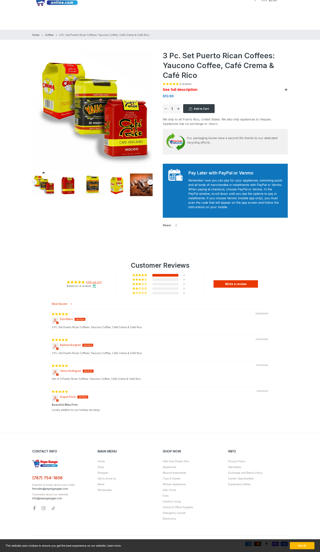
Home (101, 461)
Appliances (169, 467)
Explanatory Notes (239, 484)
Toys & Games (171, 478)
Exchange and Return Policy (245, 472)
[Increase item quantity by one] (178, 108)
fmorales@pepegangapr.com (50, 488)
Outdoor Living (172, 501)
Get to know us (107, 478)
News (101, 484)
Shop (101, 467)
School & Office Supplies (178, 507)
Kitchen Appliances (174, 484)
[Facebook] (34, 507)
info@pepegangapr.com (47, 498)
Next (150, 182)
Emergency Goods (174, 512)
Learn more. (114, 545)
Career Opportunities (241, 478)
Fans (166, 495)
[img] (60, 314)
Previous (34, 182)
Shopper (103, 472)
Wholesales (105, 490)
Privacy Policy (236, 461)
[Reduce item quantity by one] (166, 108)
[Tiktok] (53, 507)
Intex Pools (169, 490)
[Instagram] (43, 507)
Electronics (169, 518)
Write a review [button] (236, 284)
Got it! (302, 545)
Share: (167, 225)
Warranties (234, 467)
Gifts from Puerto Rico (176, 461)
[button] (171, 83)
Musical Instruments (174, 472)
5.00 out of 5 (94, 282)
